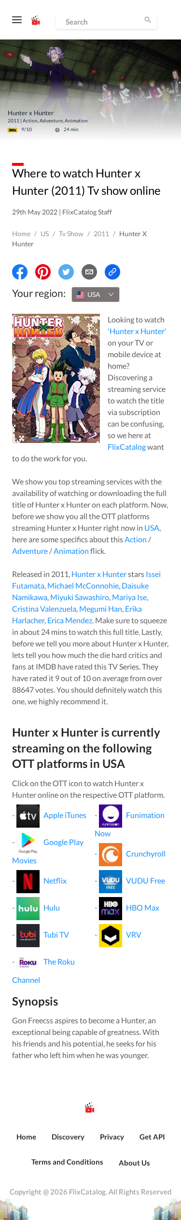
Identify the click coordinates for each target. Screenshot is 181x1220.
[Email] (89, 272)
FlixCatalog (127, 446)
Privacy (112, 1136)
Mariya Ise (129, 597)
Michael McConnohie (83, 585)
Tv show (71, 233)
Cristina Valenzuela (44, 608)
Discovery (68, 1136)
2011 (101, 233)
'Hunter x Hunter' (137, 330)
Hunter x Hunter (98, 573)
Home (21, 233)
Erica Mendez (69, 620)
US (45, 233)
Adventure (30, 550)
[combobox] (95, 294)
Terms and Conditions (67, 1161)
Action (136, 539)
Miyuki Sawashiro (79, 597)
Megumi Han (100, 608)
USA (151, 527)
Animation (71, 550)
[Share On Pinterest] (43, 272)
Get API (152, 1136)
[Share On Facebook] (20, 272)
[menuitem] (26, 1142)
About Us (134, 1162)
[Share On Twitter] (66, 272)
